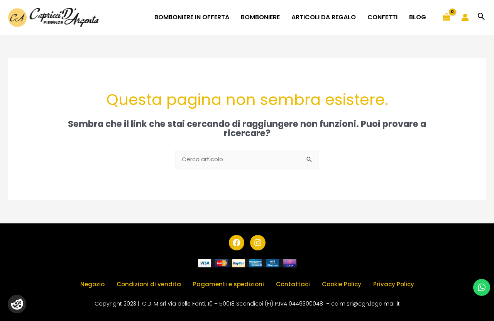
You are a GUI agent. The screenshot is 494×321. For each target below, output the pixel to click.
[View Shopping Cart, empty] (446, 17)
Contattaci (293, 284)
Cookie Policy (341, 284)
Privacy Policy (393, 284)
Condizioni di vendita (149, 284)
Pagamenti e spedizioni (228, 284)
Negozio (92, 284)
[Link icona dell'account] (465, 17)
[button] (481, 17)
